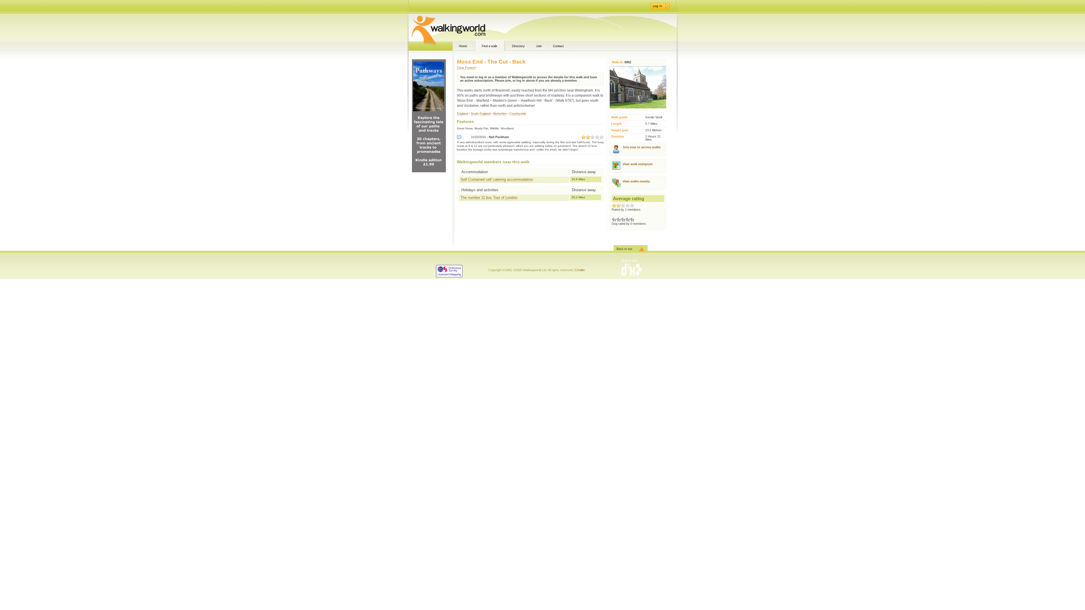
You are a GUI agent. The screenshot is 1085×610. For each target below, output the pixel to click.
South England (481, 113)
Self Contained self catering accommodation (497, 179)
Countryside (517, 113)
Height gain (619, 130)
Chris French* (466, 67)
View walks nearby (636, 181)
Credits (580, 270)
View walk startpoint (637, 164)
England (462, 113)
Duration (617, 136)
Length (616, 123)
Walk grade (619, 117)
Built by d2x (629, 260)
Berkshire (500, 113)
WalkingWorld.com (458, 27)
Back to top (624, 248)
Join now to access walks (641, 147)
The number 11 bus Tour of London (489, 197)
